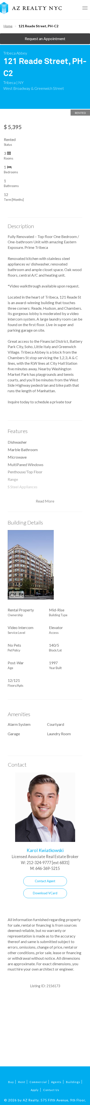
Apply (35, 1089)
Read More (45, 501)
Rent (21, 1082)
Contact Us (51, 1089)
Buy (11, 1082)
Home (8, 26)
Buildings (73, 1082)
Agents (56, 1082)
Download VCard (45, 893)
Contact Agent (45, 881)
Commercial (38, 1082)
